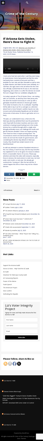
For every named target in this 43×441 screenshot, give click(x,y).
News (8, 180)
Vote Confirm (7, 291)
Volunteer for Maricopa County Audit (15, 275)
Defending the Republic (10, 294)
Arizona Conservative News (14, 414)
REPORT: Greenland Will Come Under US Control (18, 403)
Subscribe (21, 337)
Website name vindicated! (13, 224)
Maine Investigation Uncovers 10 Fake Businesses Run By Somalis (21, 399)
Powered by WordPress (21, 433)
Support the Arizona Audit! (11, 265)
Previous (8, 190)
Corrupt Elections (10, 204)
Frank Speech (7, 284)
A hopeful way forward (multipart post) (17, 214)
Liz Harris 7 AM (9, 381)
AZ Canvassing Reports (10, 278)
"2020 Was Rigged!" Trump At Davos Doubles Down (19, 396)
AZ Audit (6, 272)
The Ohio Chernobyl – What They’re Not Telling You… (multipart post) (21, 234)
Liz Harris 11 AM (10, 425)
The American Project (10, 288)
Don (23, 178)
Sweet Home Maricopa (12, 391)
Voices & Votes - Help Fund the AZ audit (16, 269)
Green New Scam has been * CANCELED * (19, 219)
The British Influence (11, 211)
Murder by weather (11, 230)
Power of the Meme (9, 281)
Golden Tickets (10, 207)
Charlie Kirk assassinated (13, 227)
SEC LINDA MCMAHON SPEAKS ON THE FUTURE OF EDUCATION (21, 241)
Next (36, 190)
